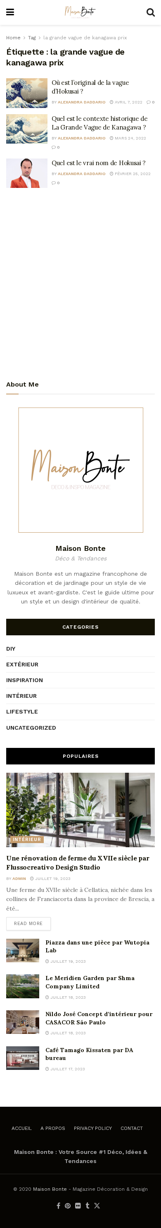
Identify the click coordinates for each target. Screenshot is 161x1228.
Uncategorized (31, 727)
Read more (28, 923)
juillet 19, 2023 (52, 878)
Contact (132, 1128)
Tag (32, 38)
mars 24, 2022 (130, 138)
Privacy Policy (93, 1128)
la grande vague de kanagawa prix (85, 38)
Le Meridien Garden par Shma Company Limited (90, 982)
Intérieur (21, 695)
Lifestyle (22, 711)
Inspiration (24, 680)
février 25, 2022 (132, 173)
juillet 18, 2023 (67, 997)
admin (19, 878)
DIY (10, 648)
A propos (52, 1128)
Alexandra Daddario (82, 102)
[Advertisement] (80, 283)
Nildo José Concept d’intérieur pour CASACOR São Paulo (98, 1018)
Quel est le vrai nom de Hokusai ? (99, 163)
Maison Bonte (50, 1189)
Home (13, 38)
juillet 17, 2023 (67, 1069)
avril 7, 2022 (128, 102)
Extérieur (22, 664)
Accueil (22, 1128)
